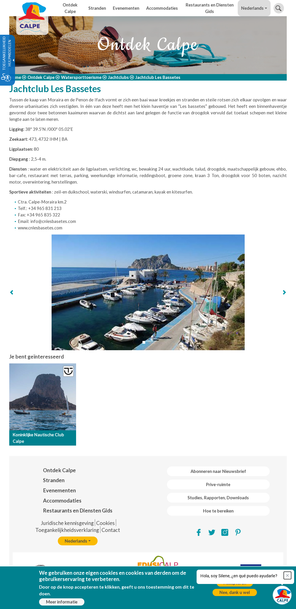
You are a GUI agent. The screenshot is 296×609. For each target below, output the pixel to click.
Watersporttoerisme (81, 77)
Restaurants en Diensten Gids (77, 510)
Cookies (105, 523)
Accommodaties (62, 500)
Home (15, 77)
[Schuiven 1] (143, 342)
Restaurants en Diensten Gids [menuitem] (210, 8)
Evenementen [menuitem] (126, 8)
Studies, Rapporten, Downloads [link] (218, 497)
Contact (111, 530)
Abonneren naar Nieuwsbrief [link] (218, 471)
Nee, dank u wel (234, 592)
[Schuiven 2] (149, 341)
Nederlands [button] (252, 8)
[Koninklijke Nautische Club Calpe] (42, 396)
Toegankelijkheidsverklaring (67, 530)
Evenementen (59, 490)
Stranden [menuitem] (97, 8)
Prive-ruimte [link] (218, 484)
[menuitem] (77, 470)
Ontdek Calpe (41, 77)
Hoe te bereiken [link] (218, 510)
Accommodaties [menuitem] (162, 8)
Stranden (54, 480)
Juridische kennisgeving (67, 523)
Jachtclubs (118, 77)
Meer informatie (61, 601)
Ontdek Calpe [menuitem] (70, 8)
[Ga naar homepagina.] (32, 8)
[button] (279, 8)
